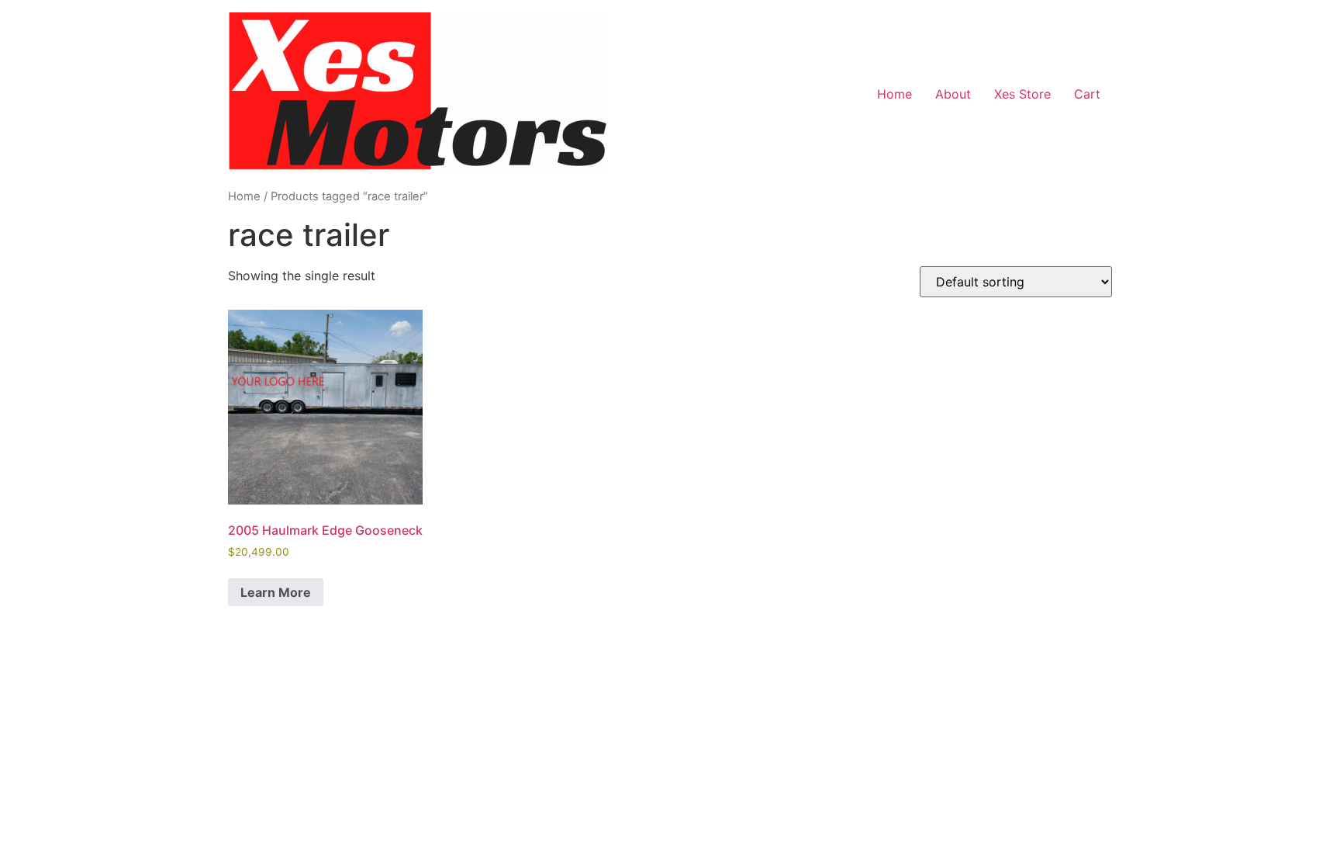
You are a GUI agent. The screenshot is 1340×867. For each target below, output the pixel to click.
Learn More (275, 592)
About (953, 94)
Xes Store (1022, 94)
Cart (1087, 94)
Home (894, 94)
